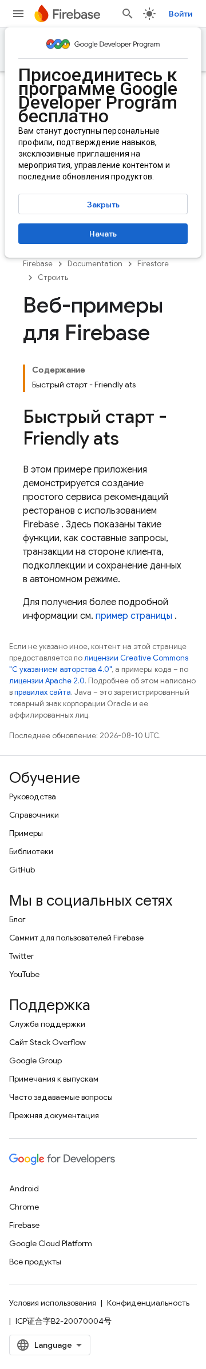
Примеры (26, 833)
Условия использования (52, 1302)
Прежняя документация (54, 1115)
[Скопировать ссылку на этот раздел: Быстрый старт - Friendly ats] (130, 440)
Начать (103, 234)
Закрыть (103, 204)
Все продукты (35, 1261)
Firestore (153, 264)
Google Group (35, 1060)
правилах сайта (42, 692)
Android (24, 1188)
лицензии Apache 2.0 (47, 681)
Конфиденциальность (148, 1302)
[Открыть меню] (18, 13)
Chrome (24, 1207)
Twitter (21, 956)
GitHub (22, 869)
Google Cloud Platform (50, 1243)
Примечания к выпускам (53, 1079)
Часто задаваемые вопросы (61, 1097)
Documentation (95, 264)
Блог (17, 919)
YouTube (24, 974)
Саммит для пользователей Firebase (76, 937)
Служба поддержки (47, 1024)
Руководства (32, 796)
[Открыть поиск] (127, 14)
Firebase (38, 264)
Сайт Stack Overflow (47, 1042)
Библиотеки (31, 851)
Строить (53, 277)
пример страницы (134, 616)
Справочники (34, 815)
